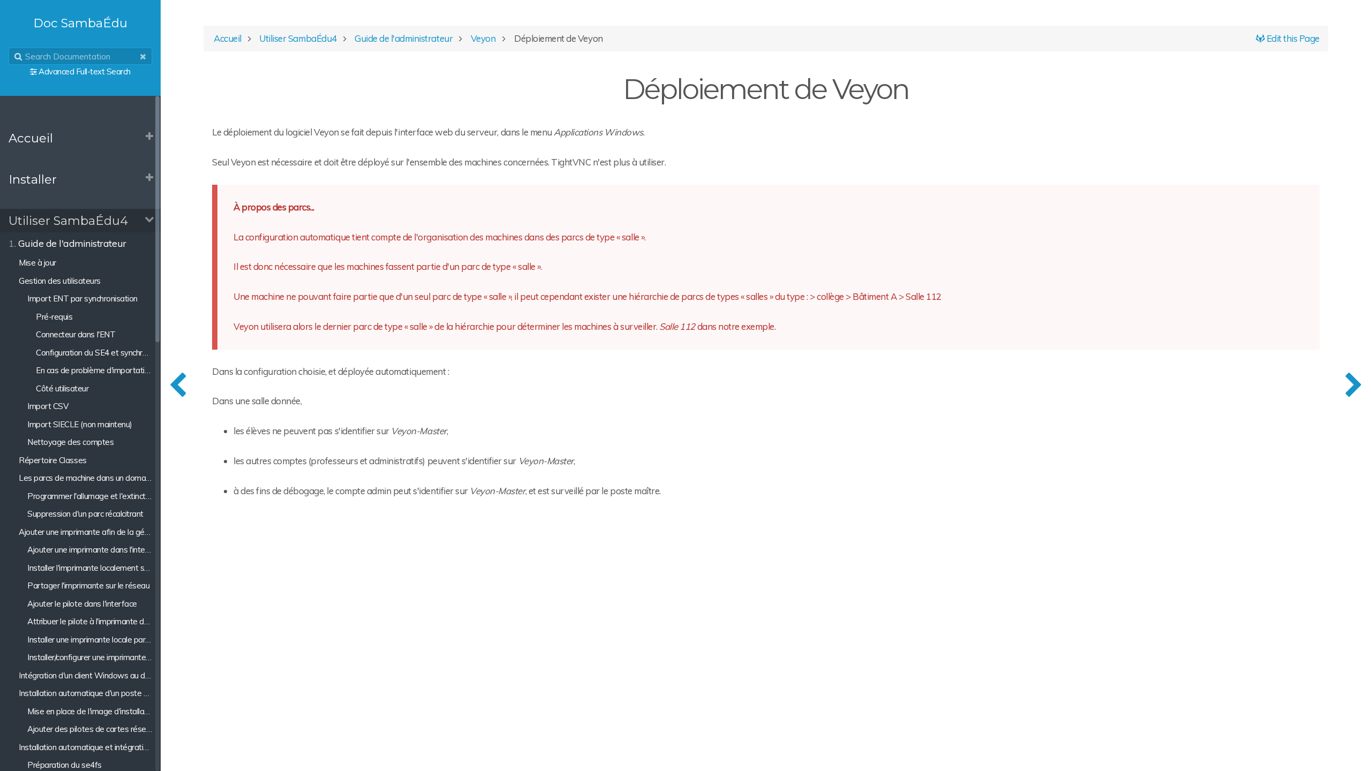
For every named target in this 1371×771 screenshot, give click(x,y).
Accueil (31, 138)
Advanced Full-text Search (85, 71)
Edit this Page (1292, 38)
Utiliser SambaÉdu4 (68, 220)
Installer (33, 179)
